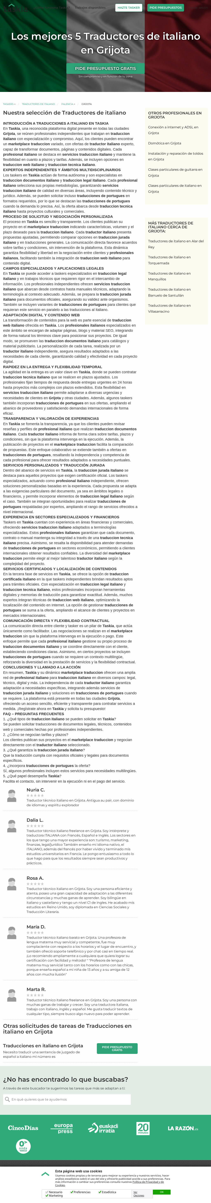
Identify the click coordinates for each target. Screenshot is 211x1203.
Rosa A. (35, 878)
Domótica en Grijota (164, 143)
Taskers (8, 104)
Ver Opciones (139, 1194)
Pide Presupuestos (166, 7)
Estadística (109, 1192)
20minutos (143, 1128)
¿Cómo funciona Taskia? (52, 7)
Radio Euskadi (103, 1128)
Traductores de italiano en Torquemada (169, 260)
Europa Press (63, 1128)
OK (162, 1192)
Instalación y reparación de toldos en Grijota (175, 156)
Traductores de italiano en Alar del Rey (176, 244)
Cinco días (23, 1128)
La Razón (183, 1128)
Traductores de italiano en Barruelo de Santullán (169, 292)
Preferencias (82, 1192)
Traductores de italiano (38, 104)
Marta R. (36, 989)
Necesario (55, 1192)
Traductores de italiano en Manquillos (169, 276)
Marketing (56, 1195)
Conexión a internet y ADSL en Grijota (173, 130)
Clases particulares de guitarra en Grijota (175, 172)
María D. (36, 926)
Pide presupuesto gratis (105, 68)
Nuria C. (36, 789)
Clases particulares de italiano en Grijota (175, 189)
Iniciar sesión (198, 7)
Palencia (67, 104)
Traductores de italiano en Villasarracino (169, 308)
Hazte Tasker (129, 7)
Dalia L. (35, 820)
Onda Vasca (23, 1146)
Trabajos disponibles (90, 7)
